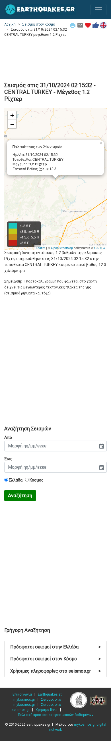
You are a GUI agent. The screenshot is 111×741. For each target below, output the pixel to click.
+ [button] (12, 115)
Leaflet (40, 247)
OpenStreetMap (62, 247)
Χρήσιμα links (46, 710)
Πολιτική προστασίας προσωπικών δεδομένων (55, 715)
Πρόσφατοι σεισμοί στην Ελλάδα (55, 647)
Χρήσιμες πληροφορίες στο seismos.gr (55, 671)
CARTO (99, 247)
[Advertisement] (55, 60)
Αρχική (10, 24)
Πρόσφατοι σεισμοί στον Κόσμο (55, 659)
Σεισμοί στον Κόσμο (38, 24)
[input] (50, 446)
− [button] (12, 124)
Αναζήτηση (20, 495)
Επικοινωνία (22, 694)
